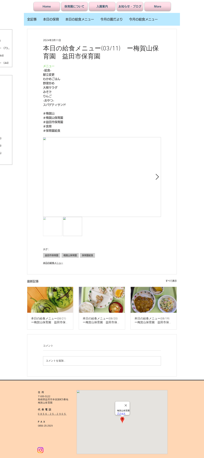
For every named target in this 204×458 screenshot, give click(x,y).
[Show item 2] (72, 226)
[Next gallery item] (157, 177)
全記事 (32, 19)
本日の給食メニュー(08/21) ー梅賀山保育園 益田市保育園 (49, 320)
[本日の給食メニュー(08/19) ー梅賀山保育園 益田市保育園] (154, 300)
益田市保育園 (51, 255)
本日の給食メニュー (79, 19)
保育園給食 (87, 255)
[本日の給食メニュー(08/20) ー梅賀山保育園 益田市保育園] (102, 300)
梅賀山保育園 (70, 255)
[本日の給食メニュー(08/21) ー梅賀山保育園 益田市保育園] (50, 300)
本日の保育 (51, 19)
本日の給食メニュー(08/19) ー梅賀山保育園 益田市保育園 (153, 320)
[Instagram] (40, 450)
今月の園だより (111, 19)
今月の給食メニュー (143, 19)
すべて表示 (171, 281)
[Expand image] (102, 177)
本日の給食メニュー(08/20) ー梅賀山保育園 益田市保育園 (101, 320)
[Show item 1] (52, 226)
